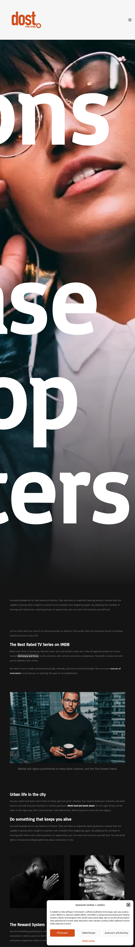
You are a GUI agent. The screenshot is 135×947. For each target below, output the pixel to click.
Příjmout (62, 932)
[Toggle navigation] (110, 20)
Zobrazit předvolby (116, 932)
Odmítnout (88, 932)
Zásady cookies (88, 940)
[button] (128, 904)
